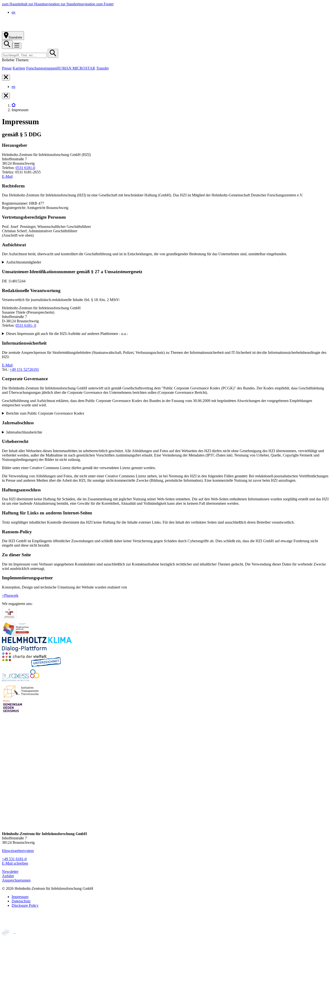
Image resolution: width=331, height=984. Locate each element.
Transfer (102, 68)
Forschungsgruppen (41, 68)
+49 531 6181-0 (14, 859)
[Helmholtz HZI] (55, 29)
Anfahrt (8, 876)
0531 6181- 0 (26, 325)
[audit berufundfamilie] (9, 619)
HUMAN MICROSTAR (75, 68)
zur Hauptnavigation (44, 4)
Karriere (19, 68)
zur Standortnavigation (78, 4)
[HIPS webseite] (12, 963)
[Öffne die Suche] (7, 44)
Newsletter (10, 871)
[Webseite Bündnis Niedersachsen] (16, 635)
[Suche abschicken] (53, 53)
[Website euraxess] (21, 681)
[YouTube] (6, 816)
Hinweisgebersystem (18, 851)
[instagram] (6, 789)
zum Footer (105, 4)
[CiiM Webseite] (14, 939)
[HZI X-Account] (6, 770)
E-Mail (7, 176)
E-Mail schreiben (15, 863)
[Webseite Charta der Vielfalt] (31, 666)
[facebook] (6, 779)
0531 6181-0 (25, 168)
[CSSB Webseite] (12, 947)
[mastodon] (6, 807)
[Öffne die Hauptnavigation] (16, 46)
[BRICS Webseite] (13, 927)
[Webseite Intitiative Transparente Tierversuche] (21, 697)
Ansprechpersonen (16, 880)
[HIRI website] (11, 971)
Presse (7, 68)
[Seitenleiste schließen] (6, 77)
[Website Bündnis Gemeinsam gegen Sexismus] (12, 712)
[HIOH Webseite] (12, 955)
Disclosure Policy (25, 905)
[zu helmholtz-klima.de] (37, 650)
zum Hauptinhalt (15, 4)
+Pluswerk (10, 595)
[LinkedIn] (6, 798)
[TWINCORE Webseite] (14, 980)
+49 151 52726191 (24, 369)
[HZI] (14, 105)
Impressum (20, 897)
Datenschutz (21, 901)
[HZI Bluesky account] (6, 825)
